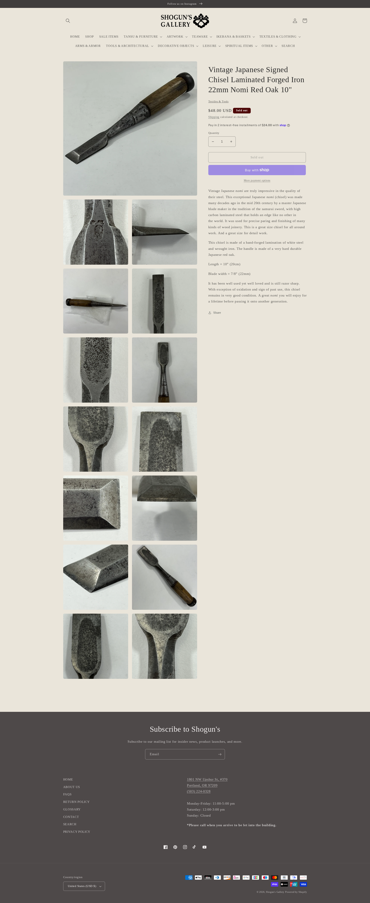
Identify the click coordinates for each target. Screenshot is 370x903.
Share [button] (217, 312)
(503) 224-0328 (199, 791)
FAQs (67, 794)
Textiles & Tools (218, 101)
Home (68, 779)
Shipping (213, 117)
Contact (71, 817)
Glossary (72, 809)
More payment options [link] (257, 180)
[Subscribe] (220, 754)
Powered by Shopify (296, 892)
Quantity (213, 132)
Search (70, 824)
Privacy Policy (77, 831)
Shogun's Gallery (275, 892)
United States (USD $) (82, 886)
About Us (71, 787)
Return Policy (76, 801)
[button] (68, 21)
